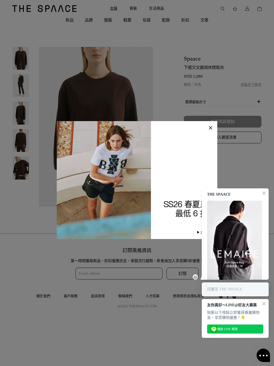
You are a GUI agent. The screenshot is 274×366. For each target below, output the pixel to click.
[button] (210, 128)
